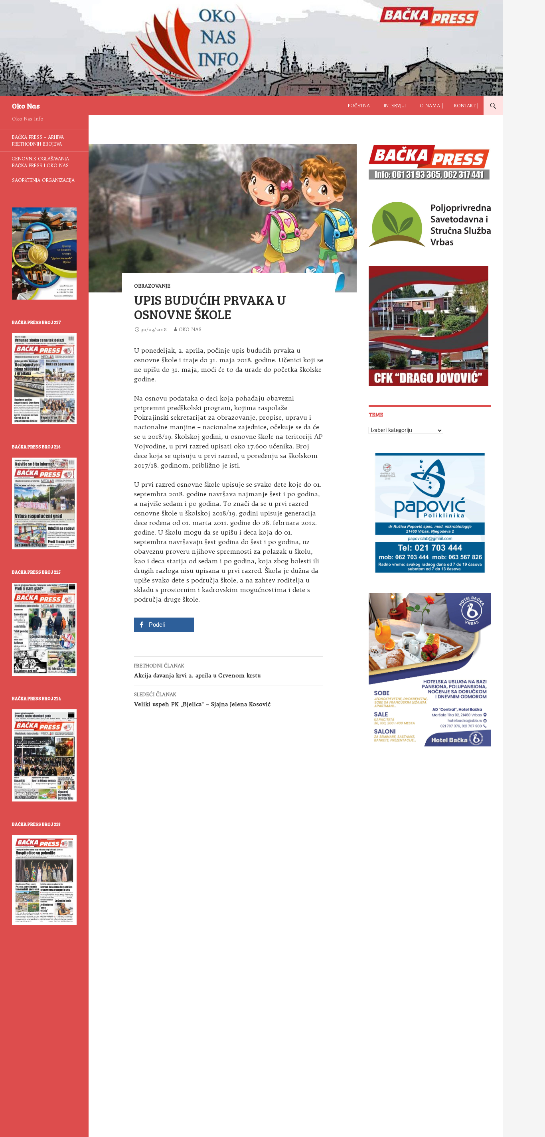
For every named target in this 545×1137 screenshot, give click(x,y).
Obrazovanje (152, 286)
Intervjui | (396, 106)
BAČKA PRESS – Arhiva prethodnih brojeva (38, 140)
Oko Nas (26, 106)
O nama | (431, 106)
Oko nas (190, 329)
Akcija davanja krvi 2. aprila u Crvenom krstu (197, 671)
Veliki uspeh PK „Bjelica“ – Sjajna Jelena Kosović (202, 699)
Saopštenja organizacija (43, 180)
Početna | (360, 106)
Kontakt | (466, 106)
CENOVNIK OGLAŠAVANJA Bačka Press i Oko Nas (40, 162)
